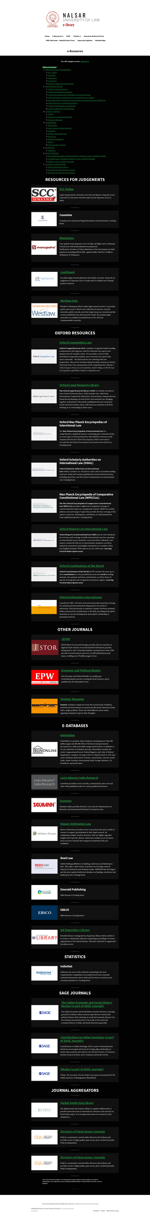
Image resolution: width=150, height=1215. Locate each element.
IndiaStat (51, 150)
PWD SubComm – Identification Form (60, 40)
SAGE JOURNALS (52, 153)
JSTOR (50, 114)
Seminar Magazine (55, 120)
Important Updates (84, 40)
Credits (102, 1211)
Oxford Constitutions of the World (61, 106)
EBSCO (50, 142)
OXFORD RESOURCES (54, 86)
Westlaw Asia (69, 301)
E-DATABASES (50, 123)
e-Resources (57, 36)
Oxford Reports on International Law (63, 103)
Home (47, 36)
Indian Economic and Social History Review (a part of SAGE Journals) (86, 1004)
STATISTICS (50, 148)
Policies (76, 36)
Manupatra (52, 78)
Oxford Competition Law (58, 89)
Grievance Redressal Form (94, 36)
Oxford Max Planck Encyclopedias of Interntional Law (69, 95)
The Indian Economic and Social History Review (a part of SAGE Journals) (77, 156)
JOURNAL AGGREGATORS (55, 164)
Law (88, 824)
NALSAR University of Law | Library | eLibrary (46, 1209)
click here (84, 61)
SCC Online (52, 73)
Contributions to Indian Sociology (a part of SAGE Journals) (71, 159)
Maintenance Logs (113, 1211)
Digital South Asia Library (58, 167)
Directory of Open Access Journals (61, 170)
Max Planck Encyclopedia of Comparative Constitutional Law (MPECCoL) (77, 100)
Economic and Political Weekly (60, 117)
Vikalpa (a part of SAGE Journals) (61, 162)
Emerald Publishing (56, 139)
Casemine (52, 75)
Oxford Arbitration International (61, 109)
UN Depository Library (57, 145)
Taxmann (51, 131)
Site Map (96, 1211)
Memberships (100, 40)
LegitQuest (52, 81)
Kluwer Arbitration (72, 824)
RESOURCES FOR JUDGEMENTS (58, 70)
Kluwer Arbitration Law (57, 134)
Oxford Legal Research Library (60, 92)
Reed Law (52, 137)
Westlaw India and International (61, 84)
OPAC (68, 36)
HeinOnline (52, 125)
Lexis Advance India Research (60, 128)
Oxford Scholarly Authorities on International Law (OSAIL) (71, 98)
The (63, 1002)
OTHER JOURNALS (52, 112)
